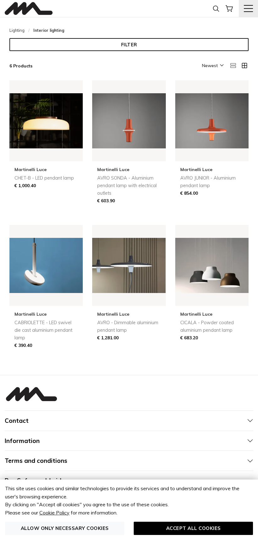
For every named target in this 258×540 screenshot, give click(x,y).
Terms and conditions (36, 460)
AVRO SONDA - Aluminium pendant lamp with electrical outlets (127, 185)
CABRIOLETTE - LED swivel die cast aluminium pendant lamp (43, 330)
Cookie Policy (54, 512)
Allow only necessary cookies (65, 528)
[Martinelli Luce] (29, 9)
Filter (129, 45)
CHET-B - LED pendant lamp (44, 178)
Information (22, 441)
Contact (17, 420)
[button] (212, 66)
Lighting (17, 30)
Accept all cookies (193, 528)
